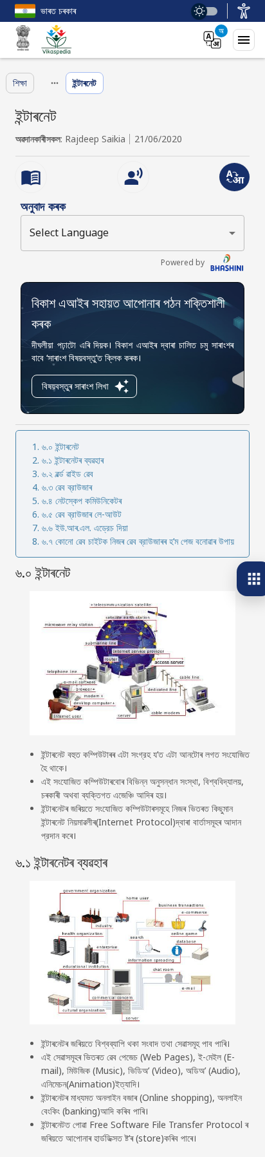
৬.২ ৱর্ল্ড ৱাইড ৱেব (67, 473)
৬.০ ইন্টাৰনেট (60, 446)
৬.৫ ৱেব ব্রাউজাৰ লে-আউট (82, 514)
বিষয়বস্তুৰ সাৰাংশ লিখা (75, 386)
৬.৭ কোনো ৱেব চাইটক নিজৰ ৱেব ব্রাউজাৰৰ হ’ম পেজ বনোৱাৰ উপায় (138, 541)
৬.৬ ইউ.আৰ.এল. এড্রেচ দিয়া (85, 528)
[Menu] (244, 40)
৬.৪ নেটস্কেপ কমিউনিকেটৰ (82, 500)
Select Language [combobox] (69, 232)
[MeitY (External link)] (23, 40)
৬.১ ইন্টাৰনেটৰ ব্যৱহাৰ (73, 460)
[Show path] (54, 83)
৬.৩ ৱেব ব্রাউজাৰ (67, 487)
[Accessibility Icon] (244, 11)
